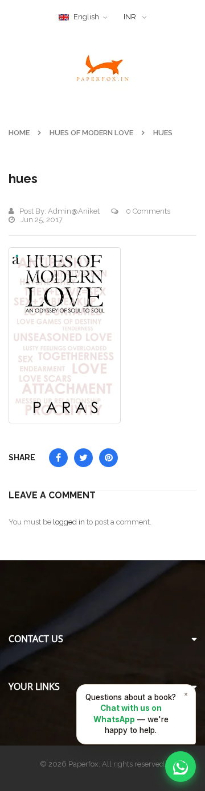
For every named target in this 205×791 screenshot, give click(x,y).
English (86, 17)
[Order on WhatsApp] (180, 766)
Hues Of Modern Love (91, 132)
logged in (69, 522)
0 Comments (147, 211)
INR (130, 17)
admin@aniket (74, 211)
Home (19, 132)
